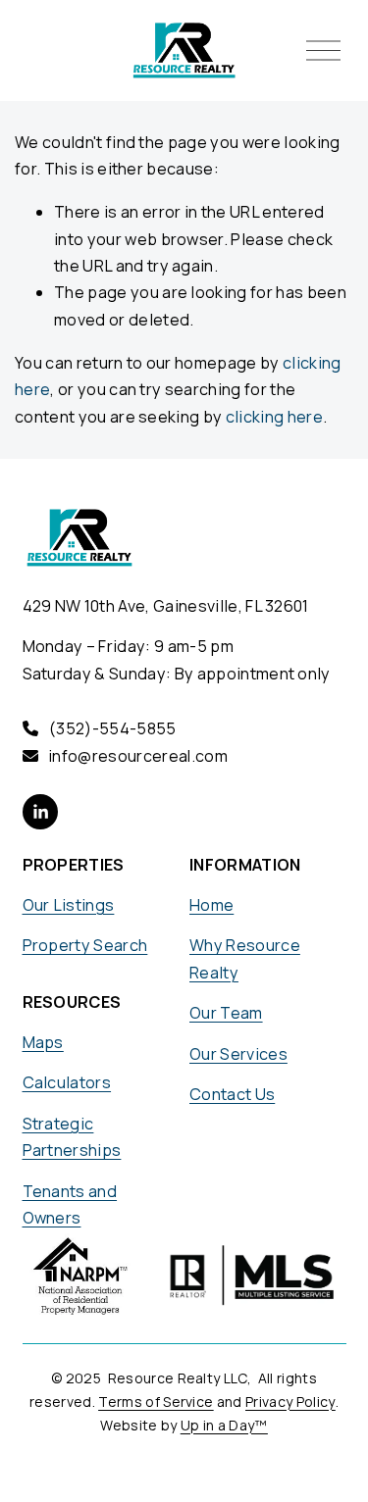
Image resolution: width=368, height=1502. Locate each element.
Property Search (85, 945)
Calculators (67, 1082)
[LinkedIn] (40, 811)
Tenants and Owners (70, 1204)
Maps (43, 1042)
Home (211, 905)
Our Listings (69, 905)
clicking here (274, 416)
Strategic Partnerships (72, 1137)
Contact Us (232, 1094)
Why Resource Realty (244, 958)
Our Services (238, 1054)
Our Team (226, 1013)
